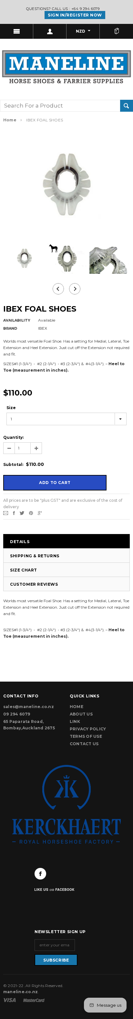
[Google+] (40, 512)
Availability (16, 320)
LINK (75, 721)
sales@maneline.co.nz (28, 706)
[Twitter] (22, 512)
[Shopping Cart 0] (116, 31)
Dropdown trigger (49, 31)
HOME (76, 706)
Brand (10, 328)
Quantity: (13, 437)
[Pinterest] (31, 512)
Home (9, 120)
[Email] (5, 512)
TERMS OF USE (86, 736)
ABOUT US (81, 714)
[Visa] (10, 999)
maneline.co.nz (20, 991)
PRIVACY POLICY (88, 728)
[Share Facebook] (14, 512)
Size (11, 407)
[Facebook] (40, 874)
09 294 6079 (16, 714)
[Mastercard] (34, 999)
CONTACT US (84, 743)
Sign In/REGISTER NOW (75, 15)
